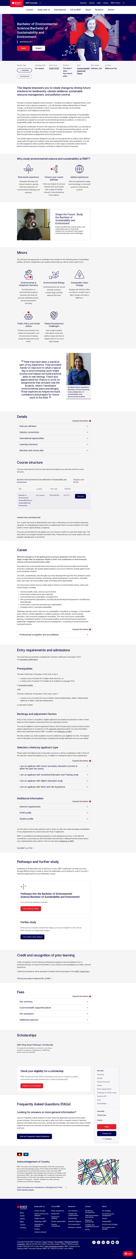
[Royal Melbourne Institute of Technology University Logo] (16, 3)
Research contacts (74, 1227)
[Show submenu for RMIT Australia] (39, 3)
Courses (29, 10)
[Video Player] (33, 224)
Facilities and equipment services (92, 1225)
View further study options (32, 937)
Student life (55, 1214)
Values (104, 1218)
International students (38, 1225)
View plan (80, 496)
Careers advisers (40, 1232)
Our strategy (106, 1211)
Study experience (57, 1211)
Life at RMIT (75, 10)
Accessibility (59, 1242)
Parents (37, 1229)
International (60, 10)
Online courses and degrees (41, 1214)
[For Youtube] (112, 1242)
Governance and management (108, 1214)
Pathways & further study (106, 1093)
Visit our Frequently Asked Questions (34, 1136)
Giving (87, 1229)
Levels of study (39, 1211)
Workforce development (90, 1211)
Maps (22, 1222)
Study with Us (39, 1206)
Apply (23, 48)
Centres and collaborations (73, 1214)
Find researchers (74, 1224)
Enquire (39, 48)
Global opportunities (58, 1221)
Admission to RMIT (64, 731)
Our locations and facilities (108, 1228)
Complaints (21, 1244)
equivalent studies (26, 685)
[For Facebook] (94, 1242)
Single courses (39, 1218)
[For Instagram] (103, 1242)
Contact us (106, 1133)
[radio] (24, 76)
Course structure (103, 1082)
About (88, 10)
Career (99, 1085)
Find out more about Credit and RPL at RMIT (34, 978)
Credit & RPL (102, 1096)
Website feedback (71, 1242)
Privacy (50, 1242)
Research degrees (74, 1221)
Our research (72, 1211)
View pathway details (31, 909)
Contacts (23, 1228)
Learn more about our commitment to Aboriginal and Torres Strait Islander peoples (39, 1188)
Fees (99, 1100)
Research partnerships (89, 1221)
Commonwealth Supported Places (83, 71)
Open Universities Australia (54, 1246)
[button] (124, 3)
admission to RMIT (67, 841)
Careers (23, 1225)
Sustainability (106, 1221)
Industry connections (55, 1225)
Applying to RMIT (40, 1221)
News (22, 1213)
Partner (111, 10)
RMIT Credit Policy (82, 971)
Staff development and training (91, 1216)
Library (22, 1219)
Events (99, 1120)
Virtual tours (101, 1115)
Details (99, 1078)
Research (99, 10)
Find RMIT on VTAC (25, 848)
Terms (44, 1242)
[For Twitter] (98, 1242)
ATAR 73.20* (54, 68)
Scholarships (102, 1104)
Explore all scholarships (32, 1086)
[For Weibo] (117, 1242)
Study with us (44, 10)
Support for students (55, 1217)
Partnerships (72, 1218)
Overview (100, 1075)
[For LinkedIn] (108, 1242)
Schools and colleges (110, 1224)
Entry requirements (104, 1089)
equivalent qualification (28, 659)
